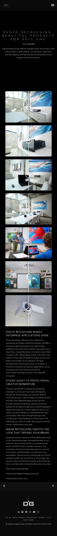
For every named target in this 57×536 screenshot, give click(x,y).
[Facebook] (26, 512)
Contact (9, 478)
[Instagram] (30, 512)
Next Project (43, 486)
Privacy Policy (46, 524)
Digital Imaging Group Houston (31, 400)
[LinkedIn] (19, 512)
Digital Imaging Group (26, 473)
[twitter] (38, 513)
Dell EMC (41, 372)
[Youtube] (34, 512)
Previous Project (13, 486)
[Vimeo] (22, 512)
